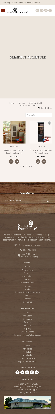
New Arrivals (27, 270)
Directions (27, 319)
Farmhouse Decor (27, 283)
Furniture (21, 103)
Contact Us (27, 313)
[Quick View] (17, 161)
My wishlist (27, 355)
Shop (27, 267)
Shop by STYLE (35, 103)
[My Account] (46, 10)
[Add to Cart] (11, 161)
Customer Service (27, 358)
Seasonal (27, 299)
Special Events (27, 332)
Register (27, 346)
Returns (27, 325)
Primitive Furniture (27, 105)
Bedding (27, 273)
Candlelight (27, 276)
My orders (27, 349)
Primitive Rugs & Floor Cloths (27, 292)
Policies (27, 322)
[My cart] (50, 10)
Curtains (27, 279)
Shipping (27, 329)
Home (11, 103)
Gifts (27, 295)
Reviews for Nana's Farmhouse (27, 335)
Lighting (27, 289)
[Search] (37, 10)
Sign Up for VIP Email (27, 362)
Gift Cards (27, 302)
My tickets (27, 352)
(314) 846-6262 (29, 250)
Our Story (27, 316)
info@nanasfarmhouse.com (29, 245)
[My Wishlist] (42, 10)
